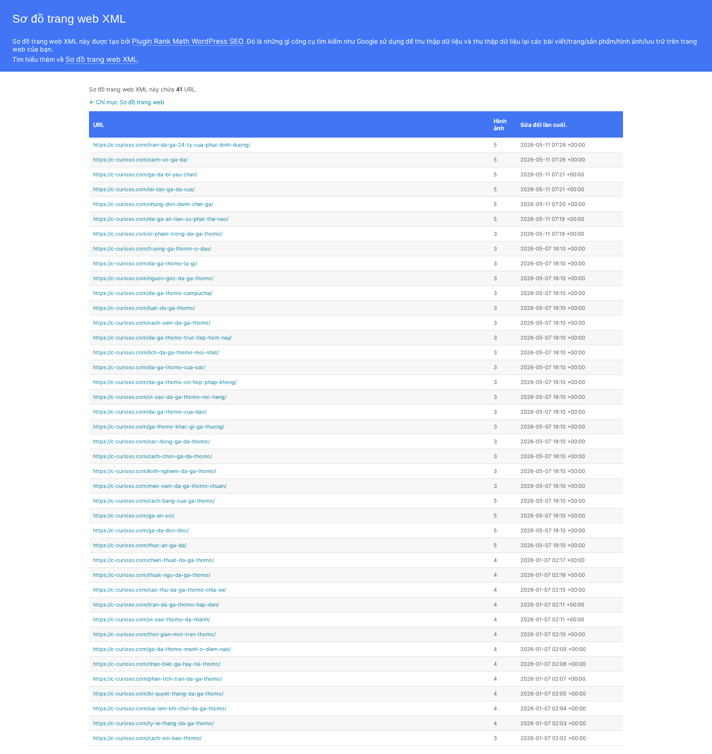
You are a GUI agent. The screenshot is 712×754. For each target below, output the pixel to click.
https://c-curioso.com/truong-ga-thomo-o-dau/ (152, 249)
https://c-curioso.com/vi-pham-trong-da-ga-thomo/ (157, 234)
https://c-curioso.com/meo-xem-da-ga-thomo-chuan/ (159, 486)
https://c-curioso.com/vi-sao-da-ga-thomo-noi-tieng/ (159, 397)
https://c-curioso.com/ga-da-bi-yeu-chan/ (145, 174)
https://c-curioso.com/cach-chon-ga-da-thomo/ (152, 456)
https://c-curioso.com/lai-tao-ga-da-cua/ (143, 189)
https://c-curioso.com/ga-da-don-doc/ (141, 530)
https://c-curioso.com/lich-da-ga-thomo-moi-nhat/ (156, 352)
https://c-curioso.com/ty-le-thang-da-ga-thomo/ (153, 723)
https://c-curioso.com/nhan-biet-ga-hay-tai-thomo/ (156, 664)
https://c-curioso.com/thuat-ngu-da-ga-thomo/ (151, 575)
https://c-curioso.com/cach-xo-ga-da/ (140, 160)
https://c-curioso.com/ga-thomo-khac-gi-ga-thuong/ (158, 427)
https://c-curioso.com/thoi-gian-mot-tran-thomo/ (154, 634)
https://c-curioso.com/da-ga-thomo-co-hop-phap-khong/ (165, 382)
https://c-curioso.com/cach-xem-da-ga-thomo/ (151, 323)
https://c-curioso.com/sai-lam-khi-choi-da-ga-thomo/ (159, 708)
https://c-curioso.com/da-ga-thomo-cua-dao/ (149, 412)
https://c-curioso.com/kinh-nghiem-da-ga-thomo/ (154, 471)
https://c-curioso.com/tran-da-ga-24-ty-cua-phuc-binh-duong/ (171, 145)
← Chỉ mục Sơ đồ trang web (126, 101)
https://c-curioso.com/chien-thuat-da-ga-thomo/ (153, 560)
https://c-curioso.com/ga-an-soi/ (133, 516)
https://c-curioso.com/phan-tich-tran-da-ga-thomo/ (157, 679)
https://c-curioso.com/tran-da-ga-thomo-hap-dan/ (156, 605)
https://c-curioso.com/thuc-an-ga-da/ (139, 545)
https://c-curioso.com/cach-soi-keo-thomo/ (147, 738)
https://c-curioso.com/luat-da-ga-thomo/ (144, 308)
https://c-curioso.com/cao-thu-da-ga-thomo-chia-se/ (159, 590)
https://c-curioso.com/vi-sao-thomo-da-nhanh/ (151, 619)
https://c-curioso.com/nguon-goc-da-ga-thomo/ (153, 278)
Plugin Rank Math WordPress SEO (188, 41)
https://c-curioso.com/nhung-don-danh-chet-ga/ (153, 204)
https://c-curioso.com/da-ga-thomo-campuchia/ (152, 293)
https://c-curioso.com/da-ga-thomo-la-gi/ (145, 263)
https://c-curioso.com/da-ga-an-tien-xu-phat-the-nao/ (160, 219)
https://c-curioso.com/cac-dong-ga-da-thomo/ (151, 441)
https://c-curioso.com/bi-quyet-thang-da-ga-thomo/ (158, 694)
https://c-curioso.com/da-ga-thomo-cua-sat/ (149, 367)
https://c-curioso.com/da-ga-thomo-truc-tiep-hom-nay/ (162, 338)
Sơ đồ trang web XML (102, 59)
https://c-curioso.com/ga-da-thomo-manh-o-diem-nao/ (162, 649)
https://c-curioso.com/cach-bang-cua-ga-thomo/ (154, 501)
